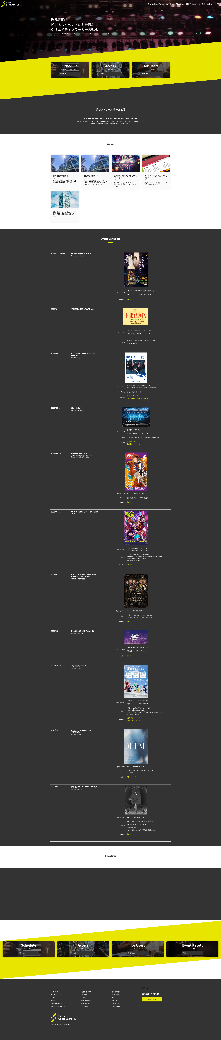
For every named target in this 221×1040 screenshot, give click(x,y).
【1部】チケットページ (133, 441)
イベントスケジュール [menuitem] (56, 994)
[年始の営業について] (95, 163)
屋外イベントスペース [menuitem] (57, 1006)
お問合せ (181, 4)
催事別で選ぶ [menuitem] (116, 992)
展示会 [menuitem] (113, 997)
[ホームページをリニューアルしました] (156, 163)
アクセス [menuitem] (53, 997)
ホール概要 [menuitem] (84, 994)
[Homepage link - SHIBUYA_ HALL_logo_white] (64, 1022)
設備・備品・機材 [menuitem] (85, 1003)
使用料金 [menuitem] (83, 997)
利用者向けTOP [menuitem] (86, 992)
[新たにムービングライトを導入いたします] (126, 163)
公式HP (129, 299)
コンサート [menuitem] (114, 1000)
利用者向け (192, 4)
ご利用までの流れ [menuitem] (86, 1000)
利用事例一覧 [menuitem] (116, 1006)
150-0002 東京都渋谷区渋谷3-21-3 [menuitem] (60, 1024)
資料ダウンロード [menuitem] (85, 1006)
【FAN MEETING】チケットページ (137, 398)
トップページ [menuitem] (54, 992)
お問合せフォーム (152, 999)
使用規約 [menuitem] (53, 1000)
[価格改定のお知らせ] (65, 163)
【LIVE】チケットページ (134, 396)
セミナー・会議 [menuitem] (115, 994)
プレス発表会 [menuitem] (115, 1003)
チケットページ (131, 777)
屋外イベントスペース (209, 4)
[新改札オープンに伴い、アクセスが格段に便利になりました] (65, 199)
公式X (128, 621)
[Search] (218, 4)
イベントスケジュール (157, 4)
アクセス (171, 4)
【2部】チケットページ (133, 444)
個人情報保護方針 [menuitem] (56, 1003)
